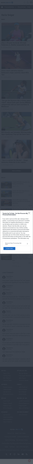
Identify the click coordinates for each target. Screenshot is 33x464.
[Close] (29, 213)
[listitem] (16, 244)
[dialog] (16, 232)
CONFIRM (9, 248)
